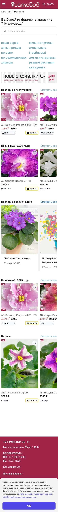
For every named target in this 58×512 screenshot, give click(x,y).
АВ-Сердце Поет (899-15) (16, 180)
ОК (29, 505)
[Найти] (44, 4)
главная (6, 11)
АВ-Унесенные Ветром (14, 392)
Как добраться (11, 466)
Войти (50, 4)
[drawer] (4, 4)
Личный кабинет (13, 473)
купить (33, 132)
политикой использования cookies (35, 494)
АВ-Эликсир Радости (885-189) (19, 124)
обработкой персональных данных (19, 497)
